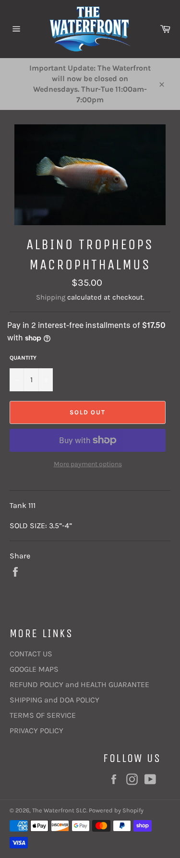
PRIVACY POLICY (36, 730)
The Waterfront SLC (59, 810)
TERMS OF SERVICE (43, 715)
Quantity (23, 357)
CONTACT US (31, 653)
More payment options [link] (88, 464)
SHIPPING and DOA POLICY (54, 699)
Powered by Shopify (116, 810)
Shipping (50, 297)
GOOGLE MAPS (34, 669)
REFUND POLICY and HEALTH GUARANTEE (79, 684)
